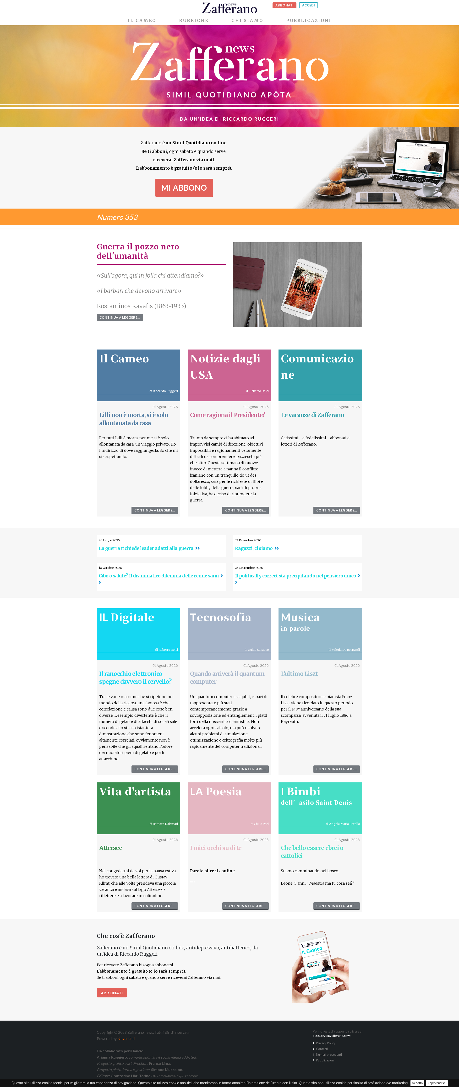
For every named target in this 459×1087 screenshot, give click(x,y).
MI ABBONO (184, 187)
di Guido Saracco (257, 649)
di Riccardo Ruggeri (163, 391)
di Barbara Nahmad (163, 824)
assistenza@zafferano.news (332, 1036)
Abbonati (112, 992)
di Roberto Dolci (257, 391)
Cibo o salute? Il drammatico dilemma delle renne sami (159, 576)
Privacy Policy (325, 1043)
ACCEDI (308, 5)
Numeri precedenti (328, 1054)
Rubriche (193, 20)
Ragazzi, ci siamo (254, 548)
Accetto (417, 1083)
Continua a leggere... (119, 317)
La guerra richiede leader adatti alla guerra (146, 548)
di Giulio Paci (260, 824)
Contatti (321, 1049)
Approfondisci (436, 1083)
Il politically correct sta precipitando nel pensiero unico (295, 576)
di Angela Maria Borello (343, 824)
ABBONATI (284, 5)
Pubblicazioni (309, 20)
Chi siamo (247, 20)
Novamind (126, 1038)
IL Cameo (142, 20)
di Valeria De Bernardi (344, 649)
